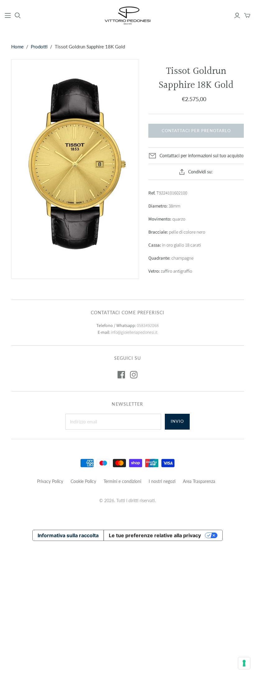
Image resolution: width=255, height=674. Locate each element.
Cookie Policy (83, 481)
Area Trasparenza (199, 481)
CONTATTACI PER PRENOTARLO (196, 130)
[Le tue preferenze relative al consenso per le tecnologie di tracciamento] (244, 663)
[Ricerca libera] (18, 15)
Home (17, 46)
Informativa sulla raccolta (68, 535)
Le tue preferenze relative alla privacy (155, 535)
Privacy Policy (50, 481)
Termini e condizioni (122, 481)
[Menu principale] (8, 15)
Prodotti (39, 46)
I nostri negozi (162, 481)
